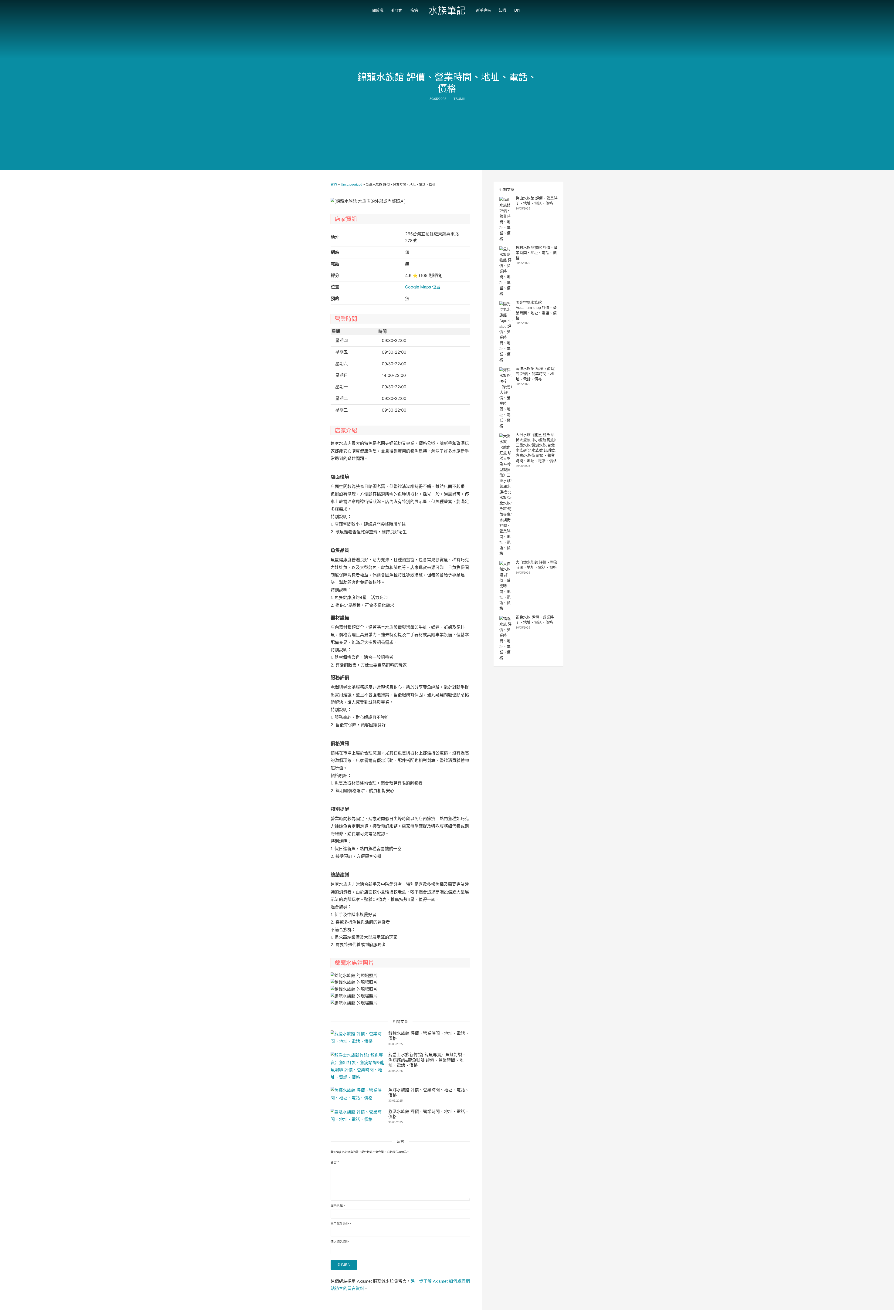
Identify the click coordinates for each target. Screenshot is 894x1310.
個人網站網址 (340, 1241)
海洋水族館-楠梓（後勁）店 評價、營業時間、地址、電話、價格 (536, 374)
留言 (335, 1162)
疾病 (414, 10)
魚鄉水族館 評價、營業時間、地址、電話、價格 (428, 1093)
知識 (502, 10)
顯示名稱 (338, 1206)
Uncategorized (351, 184)
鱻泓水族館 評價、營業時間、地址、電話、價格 (428, 1114)
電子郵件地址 (341, 1223)
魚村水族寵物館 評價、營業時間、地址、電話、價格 (537, 253)
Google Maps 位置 (422, 286)
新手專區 (483, 10)
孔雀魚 (397, 10)
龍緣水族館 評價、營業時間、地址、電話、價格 (428, 1036)
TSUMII (459, 99)
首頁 (334, 184)
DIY (517, 10)
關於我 (377, 10)
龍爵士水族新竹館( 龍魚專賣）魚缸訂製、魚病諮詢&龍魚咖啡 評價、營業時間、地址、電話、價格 (427, 1060)
